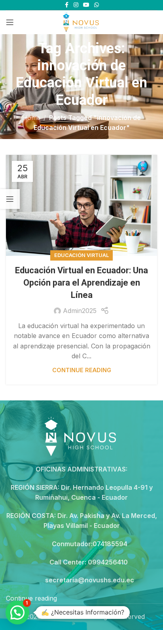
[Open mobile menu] (10, 22)
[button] (17, 612)
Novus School (64, 616)
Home (31, 118)
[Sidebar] (10, 199)
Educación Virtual (81, 255)
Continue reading (81, 370)
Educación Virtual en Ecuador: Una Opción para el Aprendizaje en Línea (81, 282)
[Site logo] (81, 21)
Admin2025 (80, 311)
